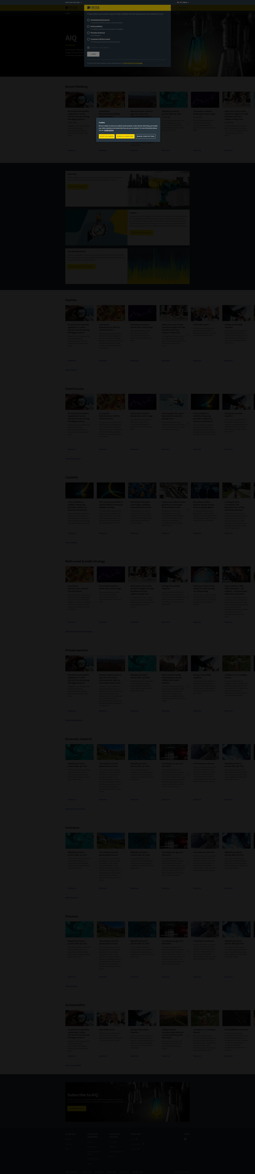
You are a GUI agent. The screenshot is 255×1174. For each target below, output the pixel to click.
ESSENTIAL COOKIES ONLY (125, 136)
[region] (128, 129)
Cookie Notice (109, 130)
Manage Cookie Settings (145, 136)
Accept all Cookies (107, 136)
